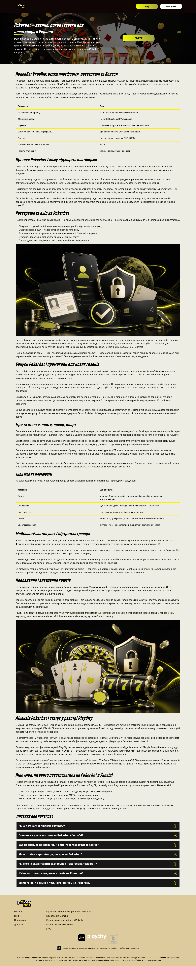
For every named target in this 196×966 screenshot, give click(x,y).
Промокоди (20, 920)
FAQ (48, 929)
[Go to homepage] (21, 6)
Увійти (138, 38)
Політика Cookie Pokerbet (59, 924)
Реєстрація (171, 6)
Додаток (18, 924)
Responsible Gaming (57, 916)
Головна (18, 911)
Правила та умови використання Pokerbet (68, 911)
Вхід (147, 6)
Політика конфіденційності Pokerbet (65, 920)
